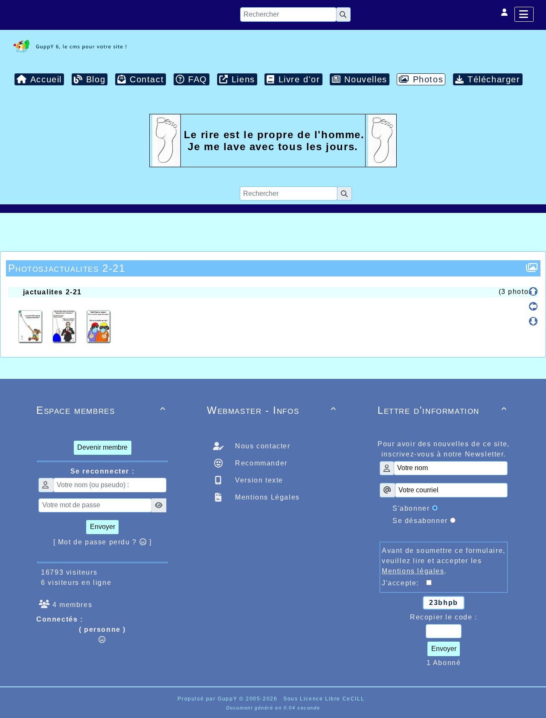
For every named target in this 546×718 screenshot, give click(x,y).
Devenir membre (102, 447)
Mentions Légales (266, 497)
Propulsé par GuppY (208, 699)
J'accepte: (404, 583)
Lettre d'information (442, 410)
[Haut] (533, 291)
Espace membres (101, 410)
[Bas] (533, 321)
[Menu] (524, 14)
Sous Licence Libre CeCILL (324, 699)
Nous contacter (261, 446)
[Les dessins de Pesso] (68, 45)
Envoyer (102, 526)
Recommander (260, 463)
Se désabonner (420, 520)
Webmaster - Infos (272, 410)
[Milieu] (533, 306)
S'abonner (411, 508)
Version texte (258, 480)
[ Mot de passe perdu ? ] (102, 542)
